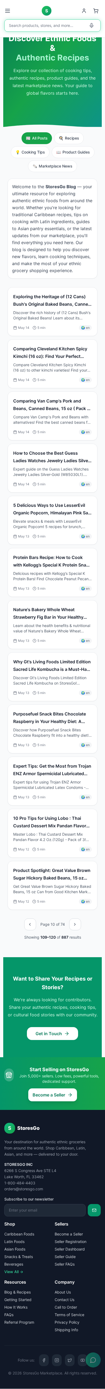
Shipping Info (66, 1329)
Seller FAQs (65, 1264)
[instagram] (57, 1360)
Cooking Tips (30, 152)
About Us (63, 1292)
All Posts (37, 138)
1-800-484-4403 (19, 1183)
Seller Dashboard (70, 1249)
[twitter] (70, 1360)
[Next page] (75, 924)
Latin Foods (14, 1241)
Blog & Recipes (17, 1292)
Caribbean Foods (19, 1234)
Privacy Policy (67, 1322)
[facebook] (44, 1360)
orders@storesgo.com (23, 1189)
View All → (13, 1271)
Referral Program (19, 1322)
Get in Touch (49, 1033)
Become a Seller (49, 1095)
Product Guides (73, 152)
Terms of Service (69, 1314)
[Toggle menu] (8, 11)
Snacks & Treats (18, 1256)
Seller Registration (70, 1241)
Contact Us (64, 1299)
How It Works (15, 1307)
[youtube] (83, 1360)
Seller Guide (65, 1256)
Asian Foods (14, 1249)
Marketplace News (52, 166)
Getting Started (18, 1299)
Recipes (69, 138)
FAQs (8, 1314)
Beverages (13, 1264)
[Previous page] (30, 924)
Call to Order (66, 1307)
